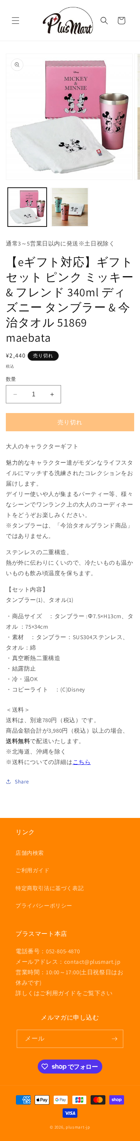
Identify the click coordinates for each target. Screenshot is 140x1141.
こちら (82, 762)
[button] (15, 20)
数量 (11, 379)
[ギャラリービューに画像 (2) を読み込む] (70, 207)
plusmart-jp (78, 1127)
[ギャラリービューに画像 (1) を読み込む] (27, 207)
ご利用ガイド (33, 870)
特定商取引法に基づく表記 (50, 888)
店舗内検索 (30, 852)
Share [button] (22, 781)
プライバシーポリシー (44, 905)
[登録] (114, 1039)
